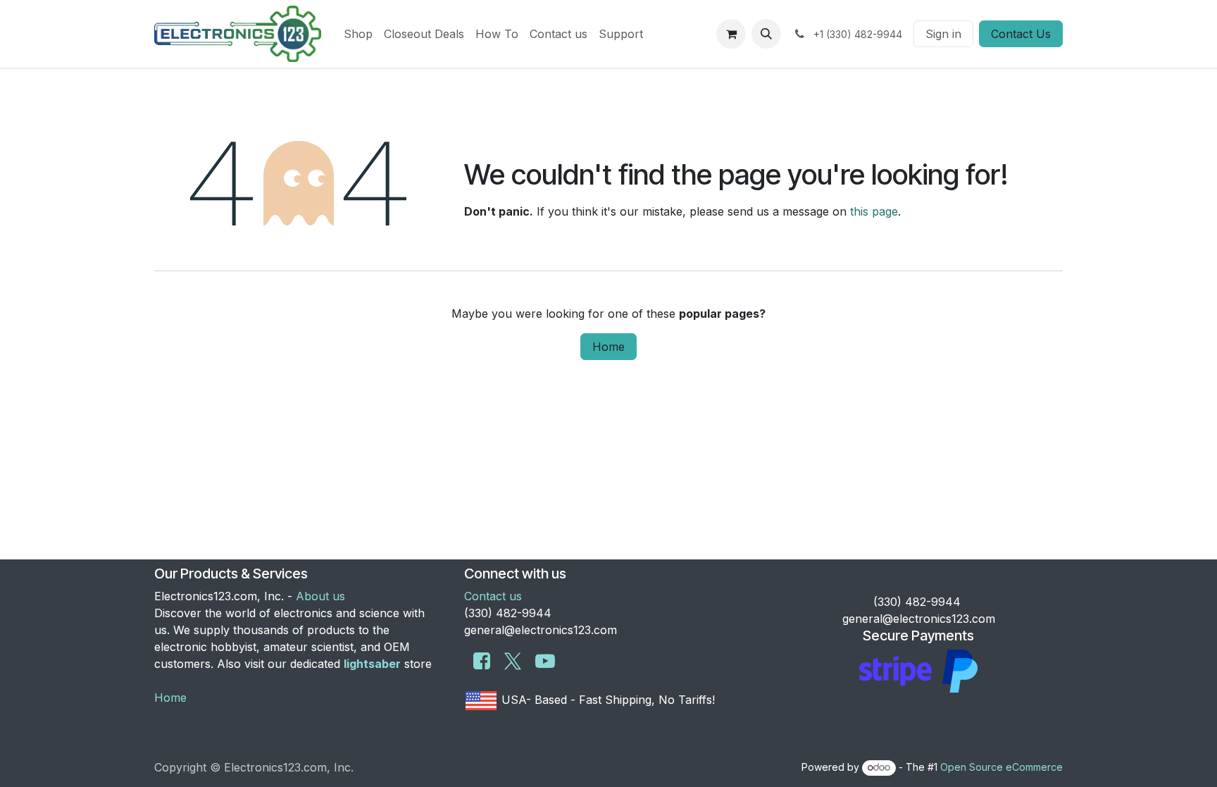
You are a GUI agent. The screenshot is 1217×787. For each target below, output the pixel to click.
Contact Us (1021, 34)
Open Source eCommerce (1001, 767)
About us (320, 596)
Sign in (943, 34)
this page (874, 211)
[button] (766, 34)
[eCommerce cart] (731, 34)
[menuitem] (358, 34)
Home (608, 347)
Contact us (493, 596)
